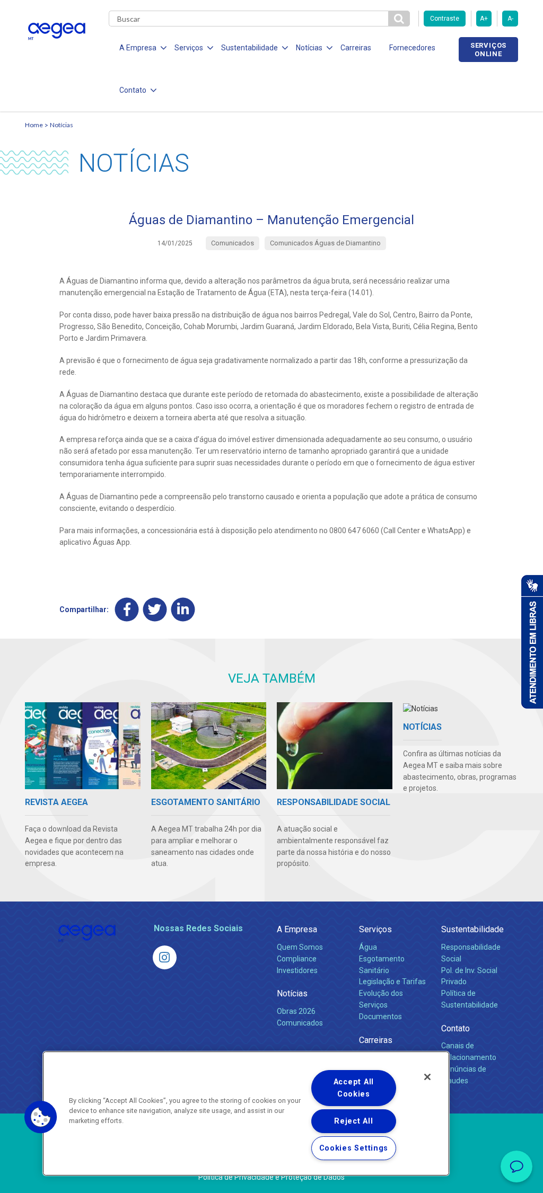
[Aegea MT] (165, 957)
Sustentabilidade (472, 929)
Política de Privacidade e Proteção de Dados (271, 1177)
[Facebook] (127, 610)
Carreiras (355, 47)
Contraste (444, 18)
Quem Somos (300, 947)
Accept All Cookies (354, 1088)
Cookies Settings (354, 1148)
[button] (41, 1117)
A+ (484, 18)
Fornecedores (412, 47)
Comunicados (300, 1023)
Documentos (380, 1016)
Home (34, 125)
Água (368, 947)
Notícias (61, 125)
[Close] (427, 1077)
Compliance (297, 959)
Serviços (375, 929)
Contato (455, 1028)
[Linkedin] (183, 610)
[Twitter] (155, 610)
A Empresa (297, 929)
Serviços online (488, 49)
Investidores (297, 970)
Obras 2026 (296, 1011)
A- (510, 18)
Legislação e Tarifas (392, 981)
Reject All (353, 1121)
